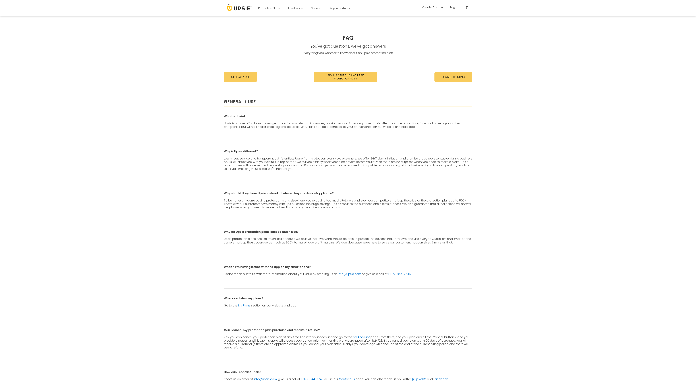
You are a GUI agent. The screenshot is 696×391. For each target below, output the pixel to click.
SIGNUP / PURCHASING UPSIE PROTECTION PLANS (346, 76)
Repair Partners (340, 8)
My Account (361, 337)
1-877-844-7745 (399, 274)
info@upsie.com (349, 274)
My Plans (244, 305)
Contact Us (347, 379)
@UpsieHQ (419, 379)
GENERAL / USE (240, 77)
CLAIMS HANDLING (453, 77)
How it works (295, 8)
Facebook (441, 379)
